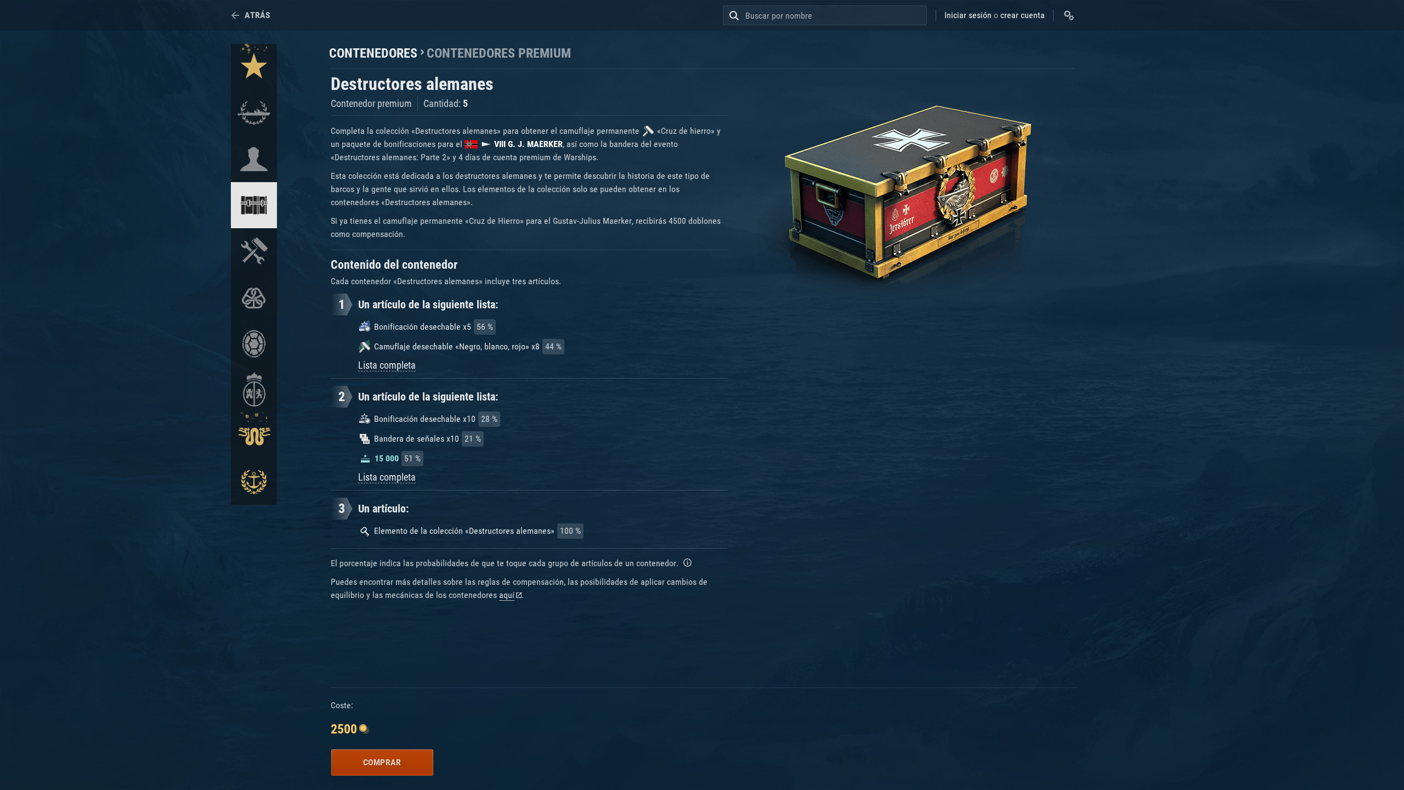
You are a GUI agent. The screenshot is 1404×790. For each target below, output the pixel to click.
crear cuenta (1022, 15)
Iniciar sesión (968, 15)
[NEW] (254, 67)
